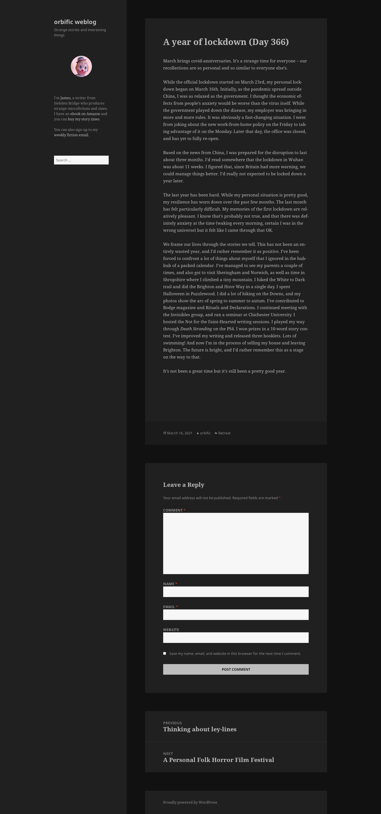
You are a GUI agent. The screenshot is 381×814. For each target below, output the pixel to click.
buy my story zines (83, 119)
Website (171, 629)
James (65, 97)
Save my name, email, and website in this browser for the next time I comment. (235, 653)
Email (170, 606)
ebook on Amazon (85, 113)
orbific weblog (75, 22)
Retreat (224, 433)
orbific (205, 433)
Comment (174, 510)
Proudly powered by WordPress (190, 802)
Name (170, 583)
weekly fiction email (71, 135)
